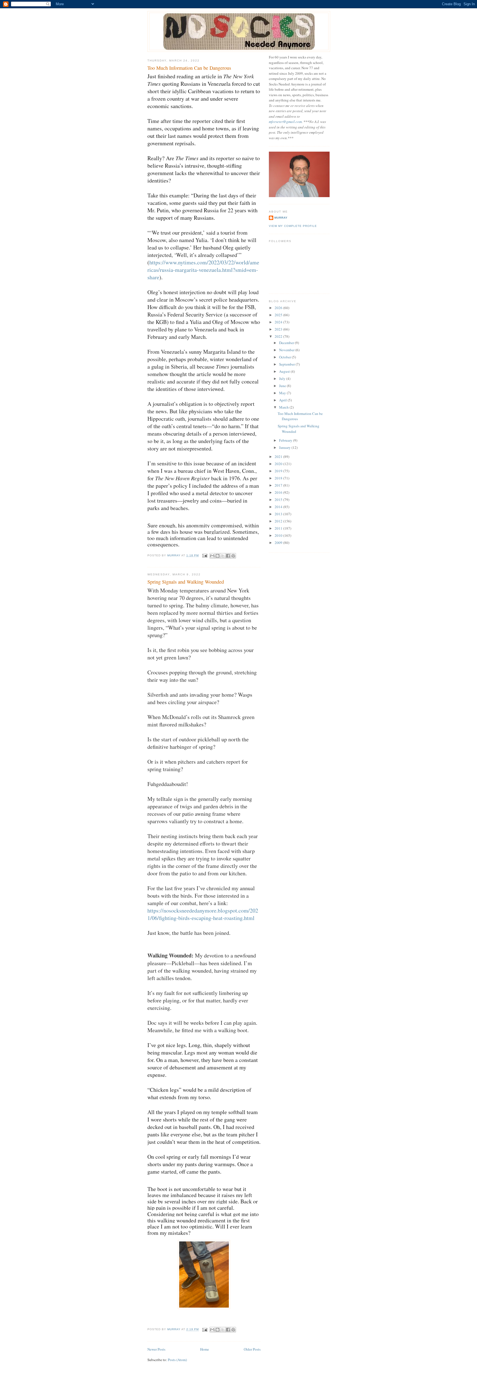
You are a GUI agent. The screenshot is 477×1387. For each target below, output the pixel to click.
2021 (279, 456)
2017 (279, 485)
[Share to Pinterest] (233, 556)
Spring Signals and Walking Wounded (185, 581)
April (283, 400)
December (287, 342)
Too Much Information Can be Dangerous (189, 68)
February (286, 440)
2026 (279, 307)
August (285, 371)
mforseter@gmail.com (285, 121)
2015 (279, 499)
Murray (281, 217)
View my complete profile (293, 225)
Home (204, 1349)
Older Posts (252, 1349)
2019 (279, 470)
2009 (279, 542)
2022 (279, 336)
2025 (279, 314)
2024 (279, 322)
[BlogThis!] (217, 556)
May (283, 392)
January (285, 447)
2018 (279, 478)
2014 (279, 506)
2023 (279, 329)
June (283, 385)
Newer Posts (156, 1349)
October (285, 357)
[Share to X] (223, 556)
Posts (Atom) (177, 1359)
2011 (279, 528)
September (287, 364)
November (287, 349)
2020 (279, 463)
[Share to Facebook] (228, 556)
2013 (279, 513)
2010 (279, 535)
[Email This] (212, 556)
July (282, 378)
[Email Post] (205, 555)
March (284, 407)
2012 (279, 521)
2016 (279, 492)
